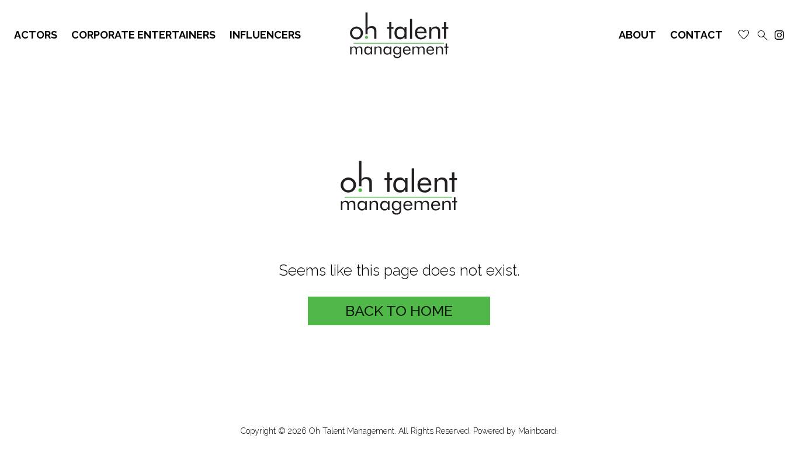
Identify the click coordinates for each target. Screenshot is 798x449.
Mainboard (537, 431)
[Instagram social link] (779, 35)
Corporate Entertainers (143, 35)
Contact (696, 35)
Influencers (265, 35)
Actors (35, 35)
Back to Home (399, 310)
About (637, 35)
